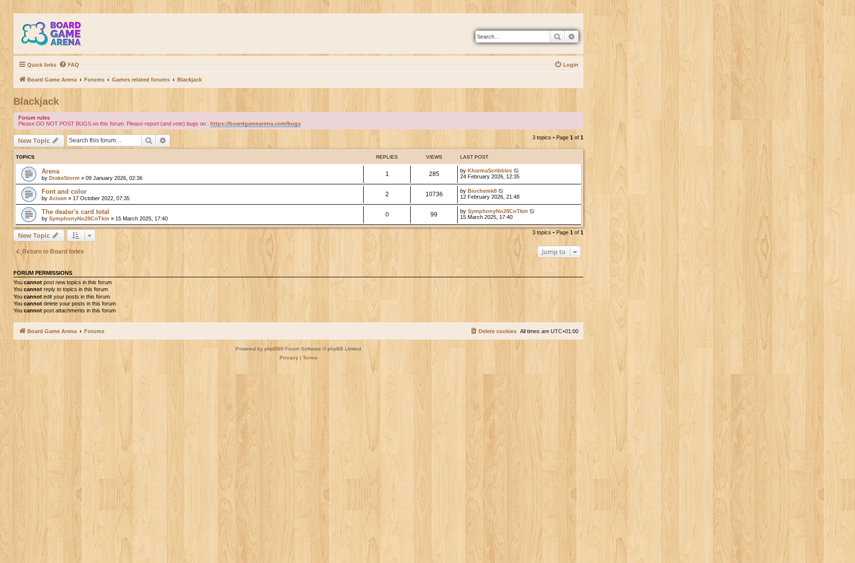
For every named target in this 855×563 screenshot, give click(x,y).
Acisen (58, 198)
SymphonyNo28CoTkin (79, 218)
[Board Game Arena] (58, 33)
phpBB (272, 348)
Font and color (64, 191)
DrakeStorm (64, 178)
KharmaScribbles (490, 170)
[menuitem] (69, 65)
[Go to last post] (517, 170)
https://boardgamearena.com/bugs (255, 124)
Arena (50, 171)
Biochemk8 (482, 191)
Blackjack (36, 101)
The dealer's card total (75, 212)
